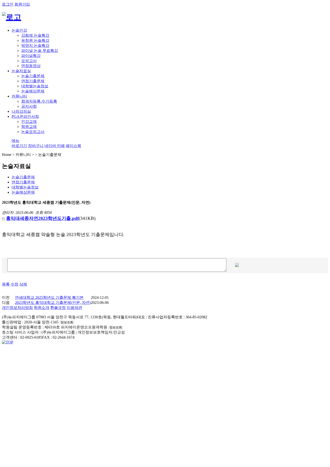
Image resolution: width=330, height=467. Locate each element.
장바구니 (35, 146)
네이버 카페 (54, 146)
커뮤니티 (19, 96)
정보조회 (67, 322)
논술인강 (19, 30)
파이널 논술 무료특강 (39, 51)
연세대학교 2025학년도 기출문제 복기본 (49, 297)
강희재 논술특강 (35, 35)
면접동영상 (31, 66)
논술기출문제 (23, 177)
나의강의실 (21, 111)
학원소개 (41, 308)
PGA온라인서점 (25, 116)
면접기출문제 (23, 182)
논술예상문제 (23, 192)
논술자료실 (21, 71)
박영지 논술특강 (35, 45)
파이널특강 (31, 56)
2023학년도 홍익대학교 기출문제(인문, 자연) (53, 302)
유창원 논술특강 (35, 40)
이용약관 (74, 308)
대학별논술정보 (25, 187)
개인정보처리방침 (17, 308)
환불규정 (58, 308)
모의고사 (29, 61)
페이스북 (73, 146)
